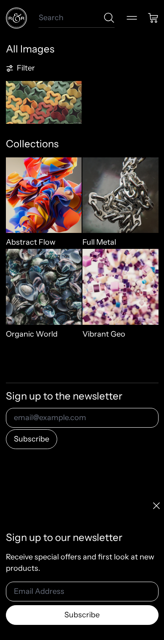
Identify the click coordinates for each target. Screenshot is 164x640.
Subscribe (31, 439)
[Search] (109, 18)
